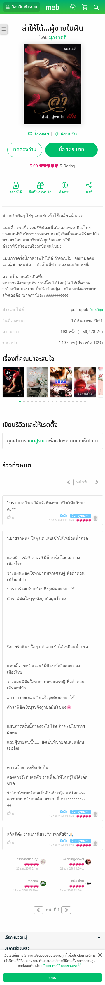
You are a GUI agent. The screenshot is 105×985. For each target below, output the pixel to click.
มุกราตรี (57, 37)
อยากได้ (16, 192)
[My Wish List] (72, 6)
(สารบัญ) (96, 310)
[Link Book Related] (13, 381)
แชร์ (89, 192)
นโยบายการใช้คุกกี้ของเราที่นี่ (61, 966)
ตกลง (52, 977)
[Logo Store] (52, 7)
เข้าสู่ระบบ (38, 440)
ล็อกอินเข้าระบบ (24, 7)
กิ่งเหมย (41, 133)
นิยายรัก (68, 133)
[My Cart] (84, 6)
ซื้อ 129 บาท (71, 150)
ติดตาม (65, 192)
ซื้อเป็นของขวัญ (40, 192)
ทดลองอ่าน (24, 150)
